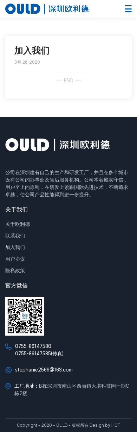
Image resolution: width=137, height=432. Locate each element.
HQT (115, 425)
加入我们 (15, 247)
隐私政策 (15, 270)
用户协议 (15, 259)
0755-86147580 (33, 346)
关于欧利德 (17, 224)
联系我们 (15, 236)
